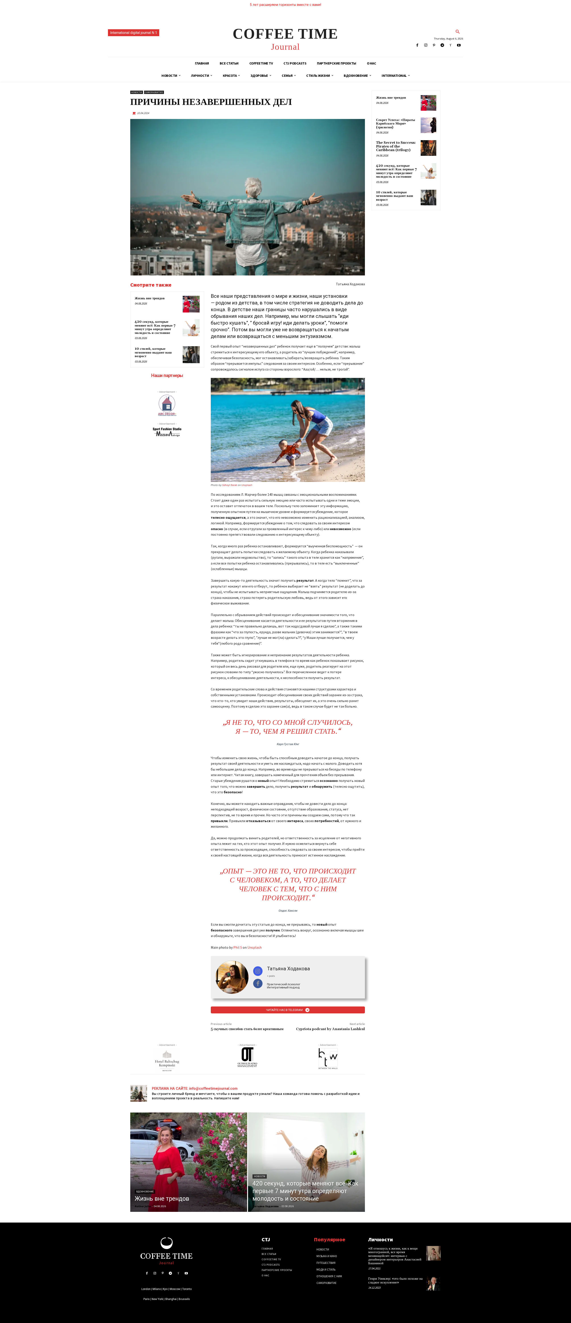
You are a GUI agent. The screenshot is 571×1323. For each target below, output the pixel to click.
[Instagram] (426, 45)
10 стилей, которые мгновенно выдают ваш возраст (153, 352)
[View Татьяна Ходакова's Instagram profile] (258, 971)
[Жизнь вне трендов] (191, 304)
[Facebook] (417, 45)
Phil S (237, 947)
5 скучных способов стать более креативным (247, 1029)
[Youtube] (459, 45)
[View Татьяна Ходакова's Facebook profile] (258, 983)
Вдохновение (145, 1191)
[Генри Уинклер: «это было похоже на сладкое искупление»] (433, 1283)
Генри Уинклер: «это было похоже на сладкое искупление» (395, 1281)
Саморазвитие (154, 92)
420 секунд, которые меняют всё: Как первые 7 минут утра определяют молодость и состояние (155, 327)
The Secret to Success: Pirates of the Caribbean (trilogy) (396, 146)
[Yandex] (451, 45)
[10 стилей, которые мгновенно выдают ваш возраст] (191, 354)
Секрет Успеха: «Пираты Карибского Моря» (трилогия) (395, 123)
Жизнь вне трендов (150, 298)
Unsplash (246, 485)
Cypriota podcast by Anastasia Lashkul (330, 1029)
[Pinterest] (434, 45)
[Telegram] (442, 45)
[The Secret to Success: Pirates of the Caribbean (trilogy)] (428, 148)
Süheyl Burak (229, 485)
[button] (457, 32)
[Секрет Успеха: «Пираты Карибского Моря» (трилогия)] (428, 125)
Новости (136, 92)
